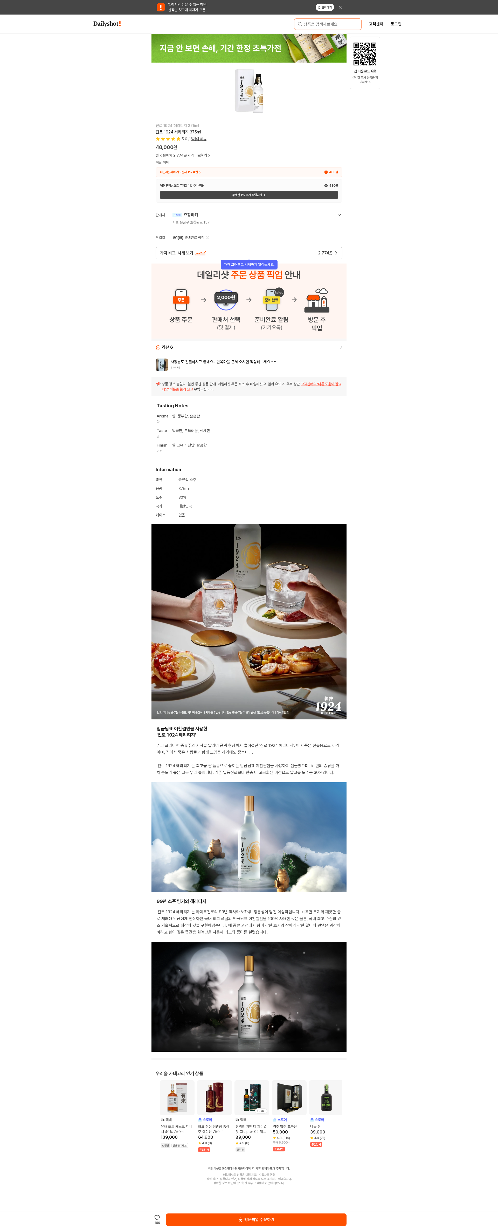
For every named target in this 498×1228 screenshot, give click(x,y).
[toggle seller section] (339, 215)
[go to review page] (341, 347)
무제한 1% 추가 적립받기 (247, 195)
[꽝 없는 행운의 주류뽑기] (249, 48)
